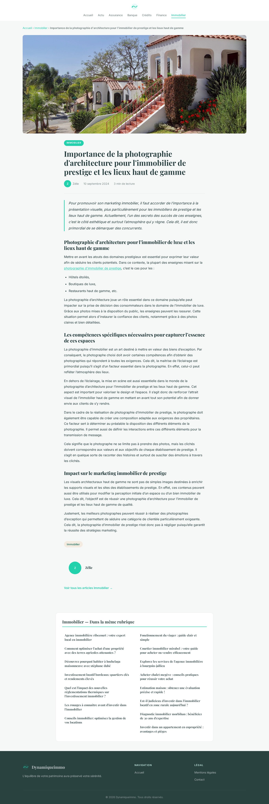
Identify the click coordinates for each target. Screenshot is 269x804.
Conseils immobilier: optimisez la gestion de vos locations (95, 720)
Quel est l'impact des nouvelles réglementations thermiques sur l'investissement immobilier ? (87, 692)
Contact (199, 779)
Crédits (147, 15)
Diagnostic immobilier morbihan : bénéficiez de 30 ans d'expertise (171, 716)
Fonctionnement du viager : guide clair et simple (168, 637)
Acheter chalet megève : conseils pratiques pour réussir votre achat (169, 677)
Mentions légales (205, 772)
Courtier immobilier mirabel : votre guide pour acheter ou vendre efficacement (169, 650)
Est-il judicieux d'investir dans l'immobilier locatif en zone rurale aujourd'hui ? (170, 703)
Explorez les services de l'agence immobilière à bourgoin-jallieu (171, 663)
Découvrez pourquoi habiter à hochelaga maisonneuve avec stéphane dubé (92, 663)
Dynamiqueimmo (48, 767)
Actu (101, 15)
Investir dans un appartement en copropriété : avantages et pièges (171, 729)
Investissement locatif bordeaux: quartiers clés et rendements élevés (97, 677)
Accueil (88, 15)
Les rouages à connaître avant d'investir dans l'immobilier (95, 707)
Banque (132, 15)
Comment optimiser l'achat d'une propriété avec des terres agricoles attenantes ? (94, 650)
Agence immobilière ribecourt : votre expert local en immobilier (95, 637)
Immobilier (178, 15)
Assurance (116, 15)
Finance (161, 15)
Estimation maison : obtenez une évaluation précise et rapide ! (170, 690)
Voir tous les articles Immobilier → (88, 588)
